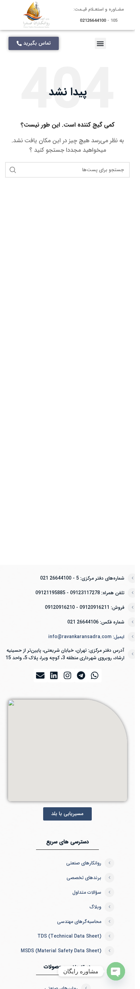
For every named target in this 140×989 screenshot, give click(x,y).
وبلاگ (95, 907)
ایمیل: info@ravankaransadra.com (86, 637)
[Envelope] (40, 675)
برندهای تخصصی (84, 877)
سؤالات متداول (86, 892)
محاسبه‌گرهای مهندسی (79, 921)
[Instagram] (67, 675)
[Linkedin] (54, 675)
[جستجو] (13, 170)
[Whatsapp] (95, 675)
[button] (100, 43)
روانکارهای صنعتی (83, 863)
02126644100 (93, 20)
